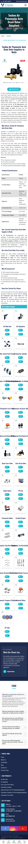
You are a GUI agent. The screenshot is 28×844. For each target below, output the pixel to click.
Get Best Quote (8, 330)
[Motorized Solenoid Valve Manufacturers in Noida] (7, 425)
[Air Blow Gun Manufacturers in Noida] (7, 316)
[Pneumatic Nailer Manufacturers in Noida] (7, 507)
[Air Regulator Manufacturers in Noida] (20, 316)
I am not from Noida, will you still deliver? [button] (11, 734)
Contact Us (4, 767)
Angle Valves (7, 491)
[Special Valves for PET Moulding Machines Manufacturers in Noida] (7, 370)
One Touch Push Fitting (7, 784)
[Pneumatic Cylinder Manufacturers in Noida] (20, 343)
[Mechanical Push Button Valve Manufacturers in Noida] (20, 425)
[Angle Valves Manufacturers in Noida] (7, 480)
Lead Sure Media (15, 836)
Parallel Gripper (21, 518)
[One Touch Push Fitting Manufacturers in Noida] (7, 343)
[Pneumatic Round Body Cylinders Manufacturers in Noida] (7, 562)
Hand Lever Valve (7, 463)
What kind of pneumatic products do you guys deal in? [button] (13, 695)
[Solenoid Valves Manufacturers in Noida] (20, 590)
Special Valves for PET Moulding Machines (13, 790)
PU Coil (20, 491)
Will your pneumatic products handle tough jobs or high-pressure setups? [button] (13, 712)
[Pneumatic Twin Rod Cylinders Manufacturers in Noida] (7, 535)
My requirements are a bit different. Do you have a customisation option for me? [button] (12, 719)
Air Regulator (20, 326)
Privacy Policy (5, 770)
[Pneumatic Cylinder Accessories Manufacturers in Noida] (20, 562)
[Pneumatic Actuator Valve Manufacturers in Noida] (20, 398)
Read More (8, 334)
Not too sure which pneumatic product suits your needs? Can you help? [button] (12, 742)
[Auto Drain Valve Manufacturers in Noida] (20, 453)
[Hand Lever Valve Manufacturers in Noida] (7, 453)
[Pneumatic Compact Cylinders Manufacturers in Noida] (7, 590)
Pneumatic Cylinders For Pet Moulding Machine (14, 792)
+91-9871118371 (6, 1)
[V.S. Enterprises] (7, 5)
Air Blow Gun (7, 326)
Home (2, 36)
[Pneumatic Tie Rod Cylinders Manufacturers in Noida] (20, 535)
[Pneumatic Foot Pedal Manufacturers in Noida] (7, 398)
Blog (2, 765)
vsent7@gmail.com (10, 816)
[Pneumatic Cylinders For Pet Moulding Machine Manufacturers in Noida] (20, 370)
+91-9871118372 (17, 811)
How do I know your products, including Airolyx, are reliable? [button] (11, 727)
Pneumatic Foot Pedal (7, 409)
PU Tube (7, 628)
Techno (8, 36)
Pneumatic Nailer (7, 518)
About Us (3, 760)
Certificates (4, 762)
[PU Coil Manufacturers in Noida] (20, 480)
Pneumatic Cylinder (20, 354)
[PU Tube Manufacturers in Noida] (7, 617)
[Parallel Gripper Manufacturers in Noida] (20, 507)
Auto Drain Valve (20, 463)
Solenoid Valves (21, 600)
